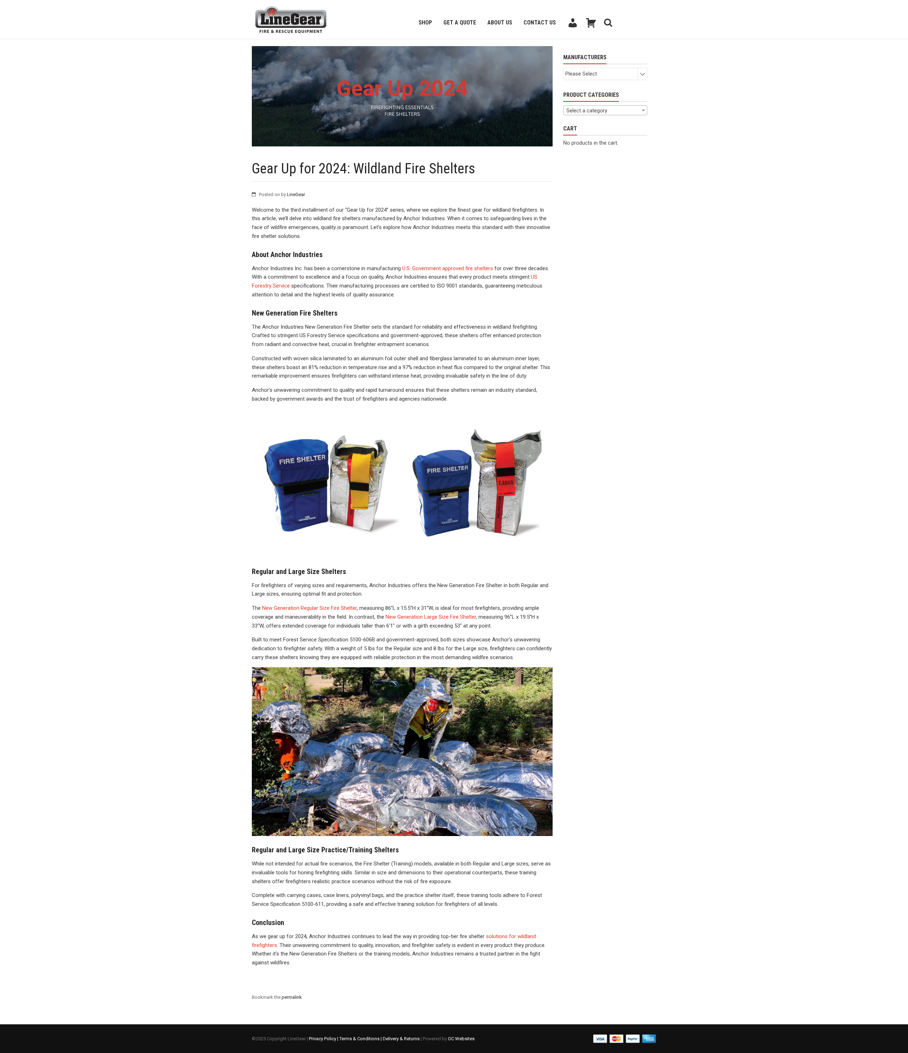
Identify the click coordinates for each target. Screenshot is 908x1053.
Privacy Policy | (324, 1038)
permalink (292, 997)
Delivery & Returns (401, 1038)
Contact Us (540, 22)
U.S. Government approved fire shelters (447, 268)
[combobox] (605, 110)
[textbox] (605, 111)
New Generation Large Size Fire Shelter (431, 617)
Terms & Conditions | (361, 1038)
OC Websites (461, 1038)
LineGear (296, 194)
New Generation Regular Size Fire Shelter (309, 608)
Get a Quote (459, 22)
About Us (499, 22)
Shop (425, 22)
